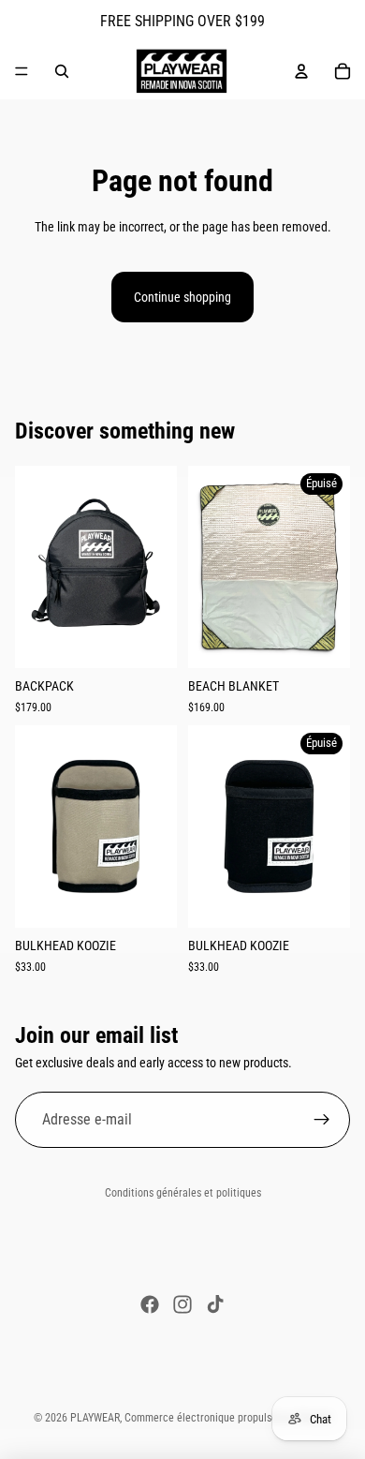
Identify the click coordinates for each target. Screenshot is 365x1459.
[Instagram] (182, 1304)
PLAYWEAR (95, 1417)
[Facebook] (150, 1304)
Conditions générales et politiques (183, 1192)
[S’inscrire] (322, 1120)
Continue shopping (182, 297)
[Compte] (301, 71)
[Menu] (21, 71)
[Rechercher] (61, 71)
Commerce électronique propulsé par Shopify (227, 1417)
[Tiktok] (215, 1304)
